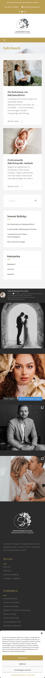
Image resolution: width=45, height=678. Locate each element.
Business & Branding (10, 606)
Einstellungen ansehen (22, 670)
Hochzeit (10, 269)
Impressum (31, 675)
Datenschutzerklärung (18, 675)
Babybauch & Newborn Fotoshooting (16, 610)
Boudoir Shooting (9, 614)
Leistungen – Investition (11, 578)
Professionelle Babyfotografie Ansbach (20, 161)
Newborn (10, 274)
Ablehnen (22, 664)
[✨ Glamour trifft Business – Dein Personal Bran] (22, 376)
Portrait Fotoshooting (11, 618)
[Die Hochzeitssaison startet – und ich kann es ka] (22, 325)
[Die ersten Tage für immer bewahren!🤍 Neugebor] (22, 478)
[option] (22, 73)
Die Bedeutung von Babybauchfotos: (18, 93)
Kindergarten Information (12, 626)
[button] (42, 633)
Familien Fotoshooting (11, 602)
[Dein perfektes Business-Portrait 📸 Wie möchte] (22, 427)
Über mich (6, 567)
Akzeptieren (22, 658)
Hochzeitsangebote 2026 (12, 622)
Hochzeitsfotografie (10, 598)
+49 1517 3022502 (12, 7)
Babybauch (11, 264)
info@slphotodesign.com (32, 7)
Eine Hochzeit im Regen (16, 242)
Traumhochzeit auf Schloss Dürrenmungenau (17, 235)
